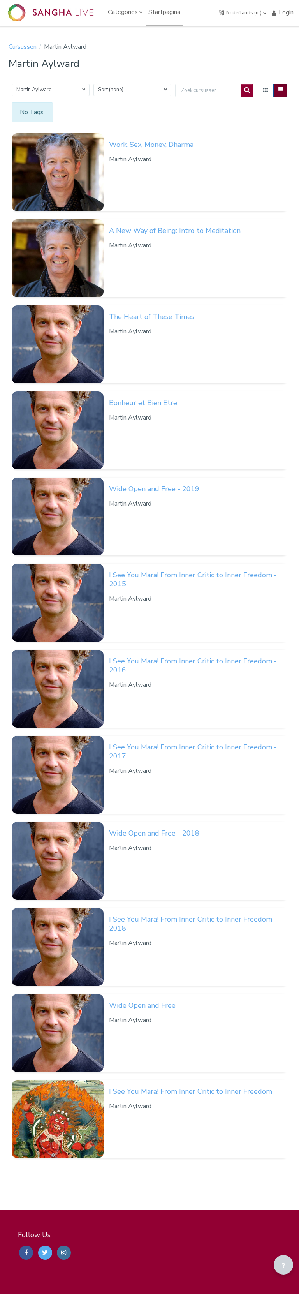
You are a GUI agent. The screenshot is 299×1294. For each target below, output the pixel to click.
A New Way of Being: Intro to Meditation (175, 230)
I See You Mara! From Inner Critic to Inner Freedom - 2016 (193, 665)
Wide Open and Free (142, 1005)
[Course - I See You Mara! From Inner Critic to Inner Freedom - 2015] (58, 603)
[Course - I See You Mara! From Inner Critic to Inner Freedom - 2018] (58, 947)
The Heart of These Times (151, 316)
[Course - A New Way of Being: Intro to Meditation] (58, 258)
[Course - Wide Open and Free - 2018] (58, 861)
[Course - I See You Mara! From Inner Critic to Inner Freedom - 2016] (58, 689)
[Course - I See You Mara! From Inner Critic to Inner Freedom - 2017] (58, 775)
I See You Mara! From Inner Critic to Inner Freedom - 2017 (193, 751)
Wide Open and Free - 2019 (154, 489)
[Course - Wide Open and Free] (58, 1033)
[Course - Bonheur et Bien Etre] (58, 430)
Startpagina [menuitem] (164, 12)
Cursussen (23, 46)
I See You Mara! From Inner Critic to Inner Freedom (190, 1091)
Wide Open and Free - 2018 (154, 833)
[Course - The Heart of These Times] (58, 344)
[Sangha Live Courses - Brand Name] (50, 13)
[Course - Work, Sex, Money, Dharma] (58, 172)
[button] (243, 13)
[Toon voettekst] (283, 1265)
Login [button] (286, 12)
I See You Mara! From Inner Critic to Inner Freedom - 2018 (193, 924)
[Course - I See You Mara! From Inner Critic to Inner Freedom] (58, 1119)
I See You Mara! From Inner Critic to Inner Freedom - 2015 (193, 579)
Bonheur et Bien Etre (143, 402)
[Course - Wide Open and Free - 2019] (58, 516)
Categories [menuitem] (123, 12)
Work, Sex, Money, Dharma (151, 144)
